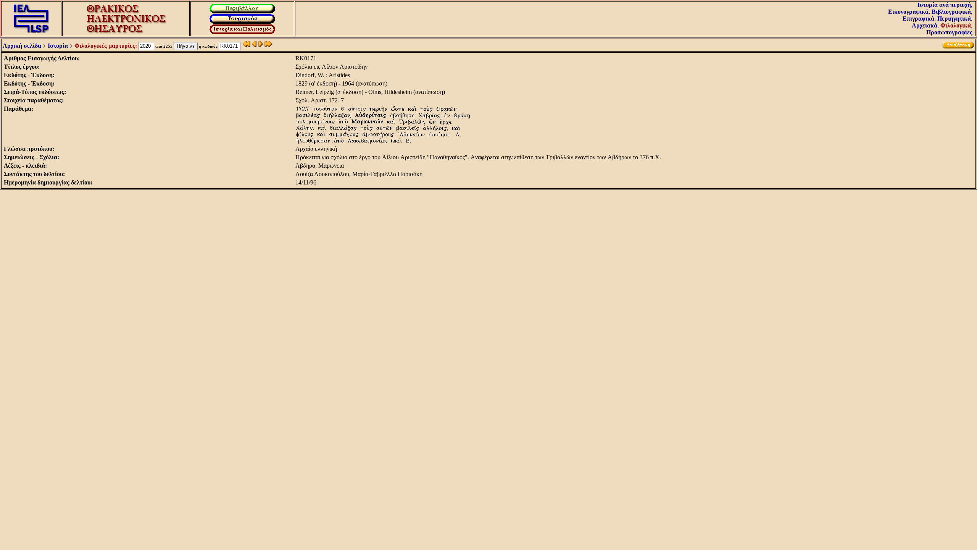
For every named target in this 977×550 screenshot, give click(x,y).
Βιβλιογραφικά (951, 11)
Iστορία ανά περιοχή (944, 5)
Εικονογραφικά (908, 11)
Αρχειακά (924, 25)
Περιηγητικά (954, 18)
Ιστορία (58, 45)
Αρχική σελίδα (22, 45)
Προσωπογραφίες (949, 32)
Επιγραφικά (918, 18)
